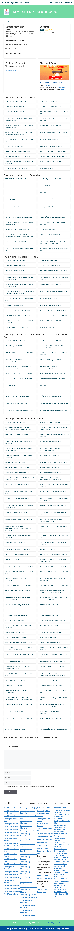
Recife (31, 21)
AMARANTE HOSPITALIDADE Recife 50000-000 (53, 132)
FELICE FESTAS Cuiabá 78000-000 (50, 422)
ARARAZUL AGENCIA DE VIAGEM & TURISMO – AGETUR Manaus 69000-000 (19, 648)
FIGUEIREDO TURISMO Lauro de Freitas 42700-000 (19, 674)
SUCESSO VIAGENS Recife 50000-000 (16, 168)
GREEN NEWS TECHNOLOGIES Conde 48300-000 (53, 655)
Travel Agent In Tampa (11, 877)
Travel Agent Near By (54, 923)
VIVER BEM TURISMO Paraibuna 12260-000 (18, 610)
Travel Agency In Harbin (28, 887)
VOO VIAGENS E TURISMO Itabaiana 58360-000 (54, 554)
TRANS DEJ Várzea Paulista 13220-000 (16, 615)
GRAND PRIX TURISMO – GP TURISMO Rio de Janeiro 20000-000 (53, 428)
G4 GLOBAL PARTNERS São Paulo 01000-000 (18, 642)
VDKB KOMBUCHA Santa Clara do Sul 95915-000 (54, 572)
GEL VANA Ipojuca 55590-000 (13, 184)
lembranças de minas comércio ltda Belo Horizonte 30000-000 (54, 435)
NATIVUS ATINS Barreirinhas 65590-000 (17, 484)
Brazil (17, 21)
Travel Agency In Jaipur (28, 895)
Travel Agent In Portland (12, 808)
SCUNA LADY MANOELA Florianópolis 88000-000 (19, 566)
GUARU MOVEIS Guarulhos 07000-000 (16, 434)
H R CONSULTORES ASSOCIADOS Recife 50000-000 (19, 140)
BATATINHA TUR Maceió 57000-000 (50, 642)
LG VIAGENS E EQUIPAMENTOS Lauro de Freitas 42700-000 (54, 712)
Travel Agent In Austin (11, 872)
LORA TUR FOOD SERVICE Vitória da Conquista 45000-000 (54, 648)
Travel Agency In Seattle (28, 897)
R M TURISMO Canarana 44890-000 (16, 512)
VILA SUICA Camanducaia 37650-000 (50, 610)
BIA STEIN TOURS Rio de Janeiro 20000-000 (53, 491)
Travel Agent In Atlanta (11, 829)
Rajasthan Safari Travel (45, 836)
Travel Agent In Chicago (12, 826)
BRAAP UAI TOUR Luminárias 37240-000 (17, 498)
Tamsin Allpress (59, 838)
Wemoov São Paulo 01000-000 (48, 680)
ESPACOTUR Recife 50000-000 (14, 111)
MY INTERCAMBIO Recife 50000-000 (50, 161)
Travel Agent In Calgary (11, 843)
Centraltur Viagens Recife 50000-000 (50, 125)
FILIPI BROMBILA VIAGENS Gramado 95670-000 (19, 654)
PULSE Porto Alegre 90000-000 (14, 661)
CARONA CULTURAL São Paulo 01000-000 (52, 666)
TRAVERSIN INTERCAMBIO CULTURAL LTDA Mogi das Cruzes (53, 579)
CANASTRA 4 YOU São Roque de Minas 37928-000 (53, 698)
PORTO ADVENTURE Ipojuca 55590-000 (17, 229)
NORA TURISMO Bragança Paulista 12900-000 (60, 885)
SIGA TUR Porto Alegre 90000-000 (15, 620)
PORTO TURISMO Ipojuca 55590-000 (50, 198)
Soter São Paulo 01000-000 (47, 549)
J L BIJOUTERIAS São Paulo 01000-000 (51, 686)
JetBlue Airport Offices (44, 878)
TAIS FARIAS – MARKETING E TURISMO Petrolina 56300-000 (51, 185)
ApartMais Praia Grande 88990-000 (50, 467)
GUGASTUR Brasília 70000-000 (49, 615)
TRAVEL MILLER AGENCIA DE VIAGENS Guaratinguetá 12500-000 (51, 520)
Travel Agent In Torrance (12, 864)
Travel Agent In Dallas (11, 832)
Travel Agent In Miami (11, 874)
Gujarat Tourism (42, 845)
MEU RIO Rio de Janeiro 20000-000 (15, 637)
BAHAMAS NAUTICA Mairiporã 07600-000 (17, 605)
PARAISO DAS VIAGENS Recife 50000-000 (17, 151)
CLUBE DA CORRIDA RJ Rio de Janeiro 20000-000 (19, 492)
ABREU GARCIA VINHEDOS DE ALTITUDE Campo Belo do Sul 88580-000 (19, 598)
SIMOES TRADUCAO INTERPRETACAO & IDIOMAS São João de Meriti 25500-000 (52, 591)
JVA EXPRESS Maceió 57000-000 (49, 625)
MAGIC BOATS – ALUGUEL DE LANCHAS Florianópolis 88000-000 (17, 667)
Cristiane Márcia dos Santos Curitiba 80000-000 (19, 519)
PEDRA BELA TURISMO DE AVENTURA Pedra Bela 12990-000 (18, 692)
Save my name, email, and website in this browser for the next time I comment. (30, 786)
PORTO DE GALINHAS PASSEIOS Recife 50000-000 (54, 112)
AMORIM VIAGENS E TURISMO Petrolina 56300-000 (54, 249)
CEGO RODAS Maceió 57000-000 (15, 680)
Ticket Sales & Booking (45, 839)
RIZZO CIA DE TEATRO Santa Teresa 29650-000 (54, 585)
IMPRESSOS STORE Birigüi (13, 559)
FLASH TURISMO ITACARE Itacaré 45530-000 (18, 585)
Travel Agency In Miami (28, 831)
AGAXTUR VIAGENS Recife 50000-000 (51, 146)
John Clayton (58, 840)
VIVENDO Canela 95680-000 (48, 637)
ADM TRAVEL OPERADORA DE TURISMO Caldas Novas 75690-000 (54, 499)
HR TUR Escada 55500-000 (48, 229)
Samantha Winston (60, 849)
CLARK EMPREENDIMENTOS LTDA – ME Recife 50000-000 (54, 119)
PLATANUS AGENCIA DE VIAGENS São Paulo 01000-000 (18, 442)
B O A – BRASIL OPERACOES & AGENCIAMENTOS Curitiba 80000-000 (51, 478)
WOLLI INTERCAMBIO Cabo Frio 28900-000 (18, 591)
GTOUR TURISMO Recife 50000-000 (16, 241)
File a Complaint (10, 70)
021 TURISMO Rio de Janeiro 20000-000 (17, 467)
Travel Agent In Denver (11, 894)
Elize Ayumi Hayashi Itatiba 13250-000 (50, 472)
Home (51, 2)
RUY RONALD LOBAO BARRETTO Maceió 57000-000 (54, 536)
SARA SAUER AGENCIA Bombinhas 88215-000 (53, 462)
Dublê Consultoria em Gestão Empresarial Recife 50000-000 (19, 162)
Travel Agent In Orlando (12, 888)
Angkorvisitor (58, 819)
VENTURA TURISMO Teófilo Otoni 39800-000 (53, 505)
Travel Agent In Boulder (12, 885)
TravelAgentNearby (9, 21)
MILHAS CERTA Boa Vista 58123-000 (50, 719)
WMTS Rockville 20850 (61, 881)
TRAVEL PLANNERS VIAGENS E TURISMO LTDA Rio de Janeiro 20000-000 (54, 598)
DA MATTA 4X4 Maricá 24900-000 (15, 632)
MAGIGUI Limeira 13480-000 (13, 686)
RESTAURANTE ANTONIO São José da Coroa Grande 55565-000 (18, 199)
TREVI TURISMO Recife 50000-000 (15, 101)
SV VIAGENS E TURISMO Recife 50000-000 (18, 156)
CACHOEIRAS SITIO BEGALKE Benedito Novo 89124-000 (53, 543)
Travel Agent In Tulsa (11, 824)
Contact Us (68, 2)
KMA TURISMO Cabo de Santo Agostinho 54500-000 (19, 249)
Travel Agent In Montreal (12, 891)
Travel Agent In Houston (12, 816)
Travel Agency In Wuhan (28, 915)
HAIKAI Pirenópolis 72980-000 (14, 712)
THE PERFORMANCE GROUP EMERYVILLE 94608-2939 (61, 844)
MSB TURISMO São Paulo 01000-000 (50, 441)
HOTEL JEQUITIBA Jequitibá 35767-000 (51, 632)
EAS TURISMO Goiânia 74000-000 (15, 542)
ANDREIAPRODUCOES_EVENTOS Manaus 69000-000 (18, 626)
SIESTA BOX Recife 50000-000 (14, 146)
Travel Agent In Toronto (12, 835)
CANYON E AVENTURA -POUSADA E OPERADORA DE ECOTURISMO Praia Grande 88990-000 (18, 528)
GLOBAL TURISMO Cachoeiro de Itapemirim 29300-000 (18, 579)
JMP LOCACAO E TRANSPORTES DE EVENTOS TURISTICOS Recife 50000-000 (19, 133)
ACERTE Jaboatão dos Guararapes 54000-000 (18, 212)
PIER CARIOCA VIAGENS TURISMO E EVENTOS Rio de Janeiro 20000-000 (54, 449)
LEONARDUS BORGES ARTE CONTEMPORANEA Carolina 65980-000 (54, 560)
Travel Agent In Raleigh (11, 846)
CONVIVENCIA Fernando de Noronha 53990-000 (19, 191)
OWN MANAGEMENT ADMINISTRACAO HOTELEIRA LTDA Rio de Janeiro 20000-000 (18, 428)
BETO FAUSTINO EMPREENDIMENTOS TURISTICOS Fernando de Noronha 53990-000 (19, 235)
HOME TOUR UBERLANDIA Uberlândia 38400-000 (53, 692)
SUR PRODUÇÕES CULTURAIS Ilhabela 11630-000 (53, 730)
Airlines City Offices (43, 811)
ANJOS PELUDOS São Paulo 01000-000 (17, 472)
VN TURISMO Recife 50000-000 (49, 139)
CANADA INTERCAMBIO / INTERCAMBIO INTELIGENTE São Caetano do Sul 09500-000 (18, 698)
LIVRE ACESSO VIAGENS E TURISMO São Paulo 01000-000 (54, 485)
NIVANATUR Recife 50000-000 (48, 101)
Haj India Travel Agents (45, 834)
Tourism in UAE (42, 842)
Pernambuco (24, 21)
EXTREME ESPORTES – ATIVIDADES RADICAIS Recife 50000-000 (19, 126)
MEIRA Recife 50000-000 (47, 168)
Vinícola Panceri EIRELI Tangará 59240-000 (52, 661)
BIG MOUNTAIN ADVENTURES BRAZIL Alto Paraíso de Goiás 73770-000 (52, 705)
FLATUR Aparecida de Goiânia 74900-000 (17, 549)
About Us (58, 2)
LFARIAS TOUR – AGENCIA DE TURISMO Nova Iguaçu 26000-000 (19, 506)
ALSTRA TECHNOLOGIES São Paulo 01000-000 (54, 566)
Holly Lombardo (59, 851)
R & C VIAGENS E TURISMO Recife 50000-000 (53, 156)
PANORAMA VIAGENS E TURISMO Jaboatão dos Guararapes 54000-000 (19, 206)
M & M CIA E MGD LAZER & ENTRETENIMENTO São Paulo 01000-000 (19, 478)
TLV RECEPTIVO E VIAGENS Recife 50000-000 (53, 151)
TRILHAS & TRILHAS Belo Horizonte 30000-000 (53, 724)
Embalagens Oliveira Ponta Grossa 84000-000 (18, 719)
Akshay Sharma (42, 875)
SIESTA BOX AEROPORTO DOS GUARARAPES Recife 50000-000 (19, 119)
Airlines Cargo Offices (44, 808)
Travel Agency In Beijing (28, 808)
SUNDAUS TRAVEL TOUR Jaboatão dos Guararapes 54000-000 (51, 206)
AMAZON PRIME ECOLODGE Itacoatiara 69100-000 (19, 572)
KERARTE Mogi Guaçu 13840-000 (49, 605)
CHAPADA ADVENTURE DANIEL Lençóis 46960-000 (53, 513)
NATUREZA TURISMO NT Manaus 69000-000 (18, 705)
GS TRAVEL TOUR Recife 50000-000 (50, 106)
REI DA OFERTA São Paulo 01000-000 (16, 554)
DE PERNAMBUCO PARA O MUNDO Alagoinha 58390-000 (53, 223)
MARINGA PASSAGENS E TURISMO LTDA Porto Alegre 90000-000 (19, 449)
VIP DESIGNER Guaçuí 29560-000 (49, 455)
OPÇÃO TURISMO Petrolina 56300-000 (51, 234)
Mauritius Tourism (43, 848)
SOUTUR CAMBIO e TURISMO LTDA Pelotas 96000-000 (62, 810)
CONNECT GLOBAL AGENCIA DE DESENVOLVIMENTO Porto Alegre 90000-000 (53, 674)
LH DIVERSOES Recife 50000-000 (15, 106)
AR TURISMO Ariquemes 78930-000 (15, 729)
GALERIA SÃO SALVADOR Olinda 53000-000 (52, 217)
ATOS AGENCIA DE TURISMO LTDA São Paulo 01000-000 (61, 872)
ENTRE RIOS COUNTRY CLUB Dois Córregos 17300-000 (18, 456)
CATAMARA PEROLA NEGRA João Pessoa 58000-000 (54, 527)
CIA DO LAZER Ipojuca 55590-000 (15, 462)
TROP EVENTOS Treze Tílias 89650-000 (17, 724)
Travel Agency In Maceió (28, 854)
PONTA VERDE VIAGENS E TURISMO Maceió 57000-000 (18, 536)
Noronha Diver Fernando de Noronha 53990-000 (19, 217)
